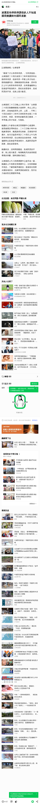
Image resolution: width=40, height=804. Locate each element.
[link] (11, 802)
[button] (5, 802)
